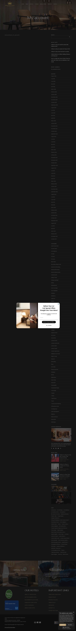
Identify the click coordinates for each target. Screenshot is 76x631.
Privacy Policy (61, 622)
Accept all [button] (63, 624)
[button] (66, 627)
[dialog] (66, 620)
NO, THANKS (49, 325)
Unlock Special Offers (49, 322)
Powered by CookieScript (66, 628)
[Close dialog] (58, 304)
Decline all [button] (70, 624)
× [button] (73, 612)
